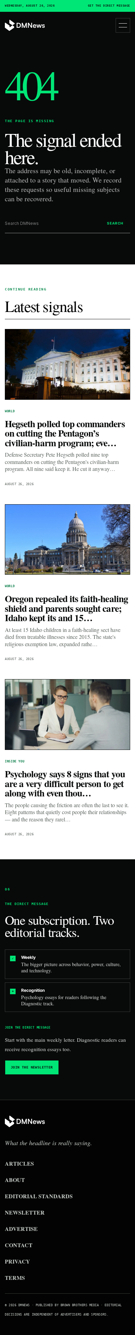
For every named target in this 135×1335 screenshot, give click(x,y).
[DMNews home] (25, 25)
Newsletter (25, 1212)
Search (115, 223)
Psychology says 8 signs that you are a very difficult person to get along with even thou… (65, 783)
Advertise (21, 1229)
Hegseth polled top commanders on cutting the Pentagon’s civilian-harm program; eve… (65, 433)
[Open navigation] (123, 25)
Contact (19, 1245)
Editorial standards (39, 1196)
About (15, 1180)
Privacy (17, 1261)
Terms (15, 1278)
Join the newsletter (32, 1067)
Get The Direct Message (109, 6)
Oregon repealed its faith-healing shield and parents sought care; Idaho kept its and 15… (66, 608)
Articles (19, 1163)
